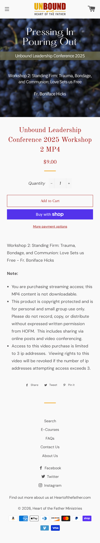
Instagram (52, 485)
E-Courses (50, 429)
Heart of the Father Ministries (57, 508)
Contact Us (50, 447)
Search (50, 421)
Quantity (36, 183)
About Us (50, 455)
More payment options (50, 226)
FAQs (50, 438)
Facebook (52, 468)
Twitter (52, 476)
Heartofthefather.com (72, 497)
